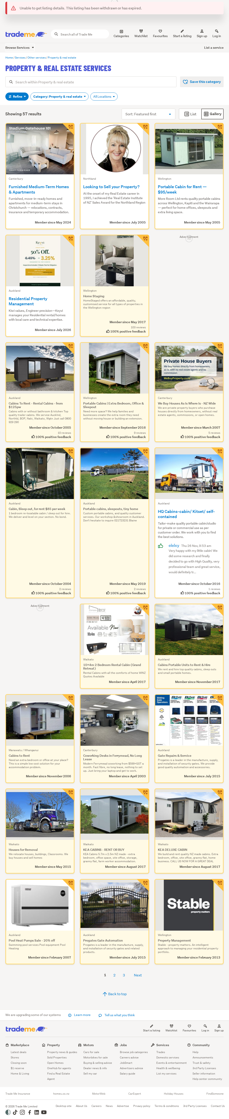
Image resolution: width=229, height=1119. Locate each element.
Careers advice (129, 1057)
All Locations (102, 97)
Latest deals (18, 1052)
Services (162, 1045)
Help (195, 1052)
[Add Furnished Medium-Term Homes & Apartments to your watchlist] (68, 129)
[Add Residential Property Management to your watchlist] (68, 241)
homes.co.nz (61, 1093)
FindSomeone (215, 1093)
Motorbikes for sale (95, 1057)
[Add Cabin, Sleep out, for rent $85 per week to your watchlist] (68, 453)
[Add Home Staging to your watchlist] (143, 241)
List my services (166, 1073)
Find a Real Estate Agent (58, 1076)
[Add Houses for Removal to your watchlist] (68, 794)
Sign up (202, 36)
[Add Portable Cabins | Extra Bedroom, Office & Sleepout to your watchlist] (143, 348)
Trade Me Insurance (17, 1093)
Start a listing (151, 1030)
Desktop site (64, 1106)
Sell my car (90, 1073)
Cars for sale (91, 1052)
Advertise (123, 1106)
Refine (17, 96)
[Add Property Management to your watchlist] (217, 885)
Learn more (82, 1015)
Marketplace (20, 1045)
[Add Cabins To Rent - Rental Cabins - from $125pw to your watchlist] (68, 348)
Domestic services (167, 1057)
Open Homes (55, 1063)
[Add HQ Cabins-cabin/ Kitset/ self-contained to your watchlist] (217, 453)
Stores (15, 1057)
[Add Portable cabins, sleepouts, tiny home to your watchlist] (143, 453)
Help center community (207, 1079)
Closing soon (19, 1063)
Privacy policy (141, 1106)
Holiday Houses (173, 1093)
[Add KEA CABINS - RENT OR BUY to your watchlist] (143, 794)
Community (201, 1045)
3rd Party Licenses (204, 1068)
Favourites (189, 1030)
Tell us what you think (119, 1015)
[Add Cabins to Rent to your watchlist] (68, 700)
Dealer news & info (95, 1068)
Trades (160, 1052)
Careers (96, 1106)
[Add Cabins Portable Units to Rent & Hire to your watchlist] (217, 610)
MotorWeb (98, 1093)
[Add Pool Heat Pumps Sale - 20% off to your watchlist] (68, 885)
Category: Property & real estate (58, 96)
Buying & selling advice (97, 1063)
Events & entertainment (171, 1063)
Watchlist (171, 1030)
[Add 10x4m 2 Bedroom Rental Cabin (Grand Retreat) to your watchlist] (143, 610)
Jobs (123, 1045)
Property (53, 1045)
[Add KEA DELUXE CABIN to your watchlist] (217, 794)
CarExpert (134, 1093)
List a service (214, 47)
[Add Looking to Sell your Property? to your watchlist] (143, 129)
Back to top (117, 993)
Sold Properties (57, 1057)
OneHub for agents (59, 1068)
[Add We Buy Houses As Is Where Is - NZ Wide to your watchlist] (217, 348)
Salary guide (127, 1073)
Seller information (204, 1073)
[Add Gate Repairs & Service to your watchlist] (217, 700)
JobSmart (126, 1063)
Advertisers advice (131, 1068)
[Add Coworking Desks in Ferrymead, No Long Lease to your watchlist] (143, 700)
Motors (88, 1045)
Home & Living (20, 1073)
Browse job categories (134, 1052)
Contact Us (218, 1106)
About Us (81, 1106)
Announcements (203, 1057)
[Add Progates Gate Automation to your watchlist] (143, 885)
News (109, 1106)
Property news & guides (62, 1052)
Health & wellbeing (168, 1068)
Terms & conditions (167, 1106)
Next (138, 975)
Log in (216, 36)
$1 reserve (17, 1068)
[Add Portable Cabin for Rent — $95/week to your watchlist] (217, 129)
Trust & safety (201, 1063)
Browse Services (17, 47)
